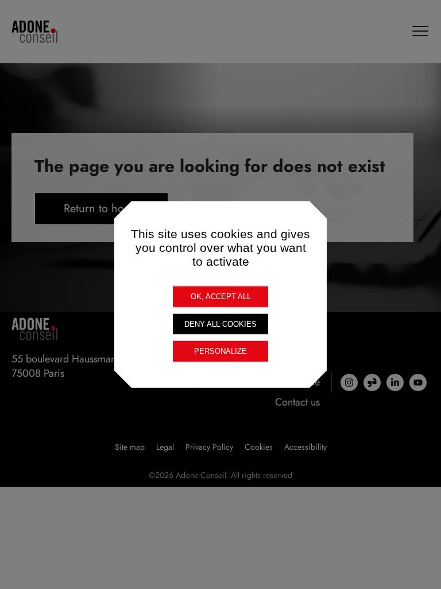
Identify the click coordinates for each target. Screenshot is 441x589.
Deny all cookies (220, 323)
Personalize (220, 351)
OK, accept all (221, 296)
